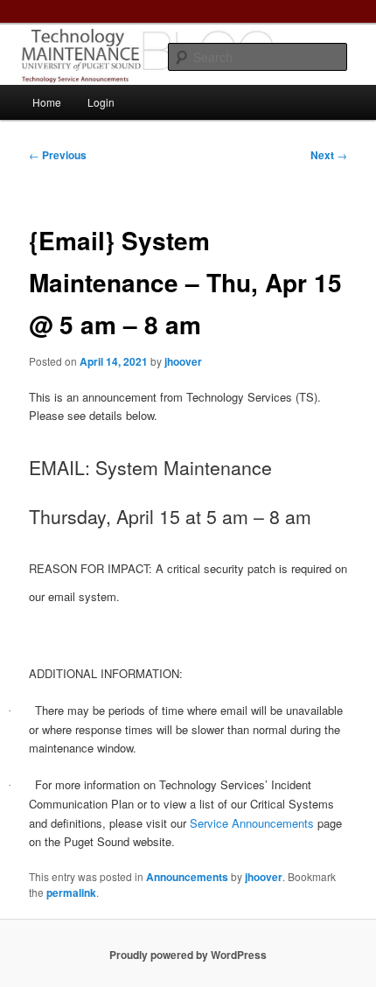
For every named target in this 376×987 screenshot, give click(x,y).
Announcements (187, 877)
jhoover (183, 361)
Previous (58, 155)
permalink (71, 892)
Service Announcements (252, 823)
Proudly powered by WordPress (188, 954)
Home (46, 101)
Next (328, 155)
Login (101, 101)
